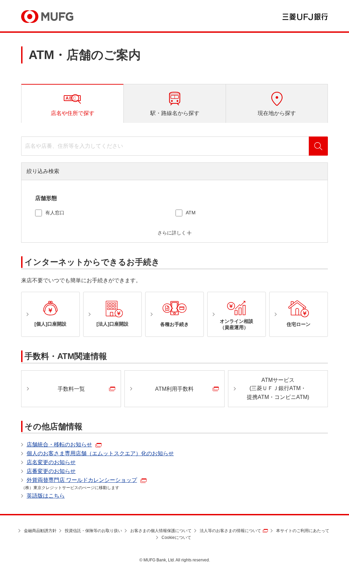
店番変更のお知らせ (51, 471)
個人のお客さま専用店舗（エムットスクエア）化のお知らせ (100, 453)
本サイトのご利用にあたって (302, 530)
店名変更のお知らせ (51, 462)
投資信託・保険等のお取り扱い (93, 530)
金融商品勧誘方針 (40, 530)
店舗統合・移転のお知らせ (59, 444)
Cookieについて (176, 537)
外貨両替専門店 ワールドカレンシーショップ (82, 480)
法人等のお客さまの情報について (230, 530)
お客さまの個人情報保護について (161, 530)
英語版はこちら (46, 496)
